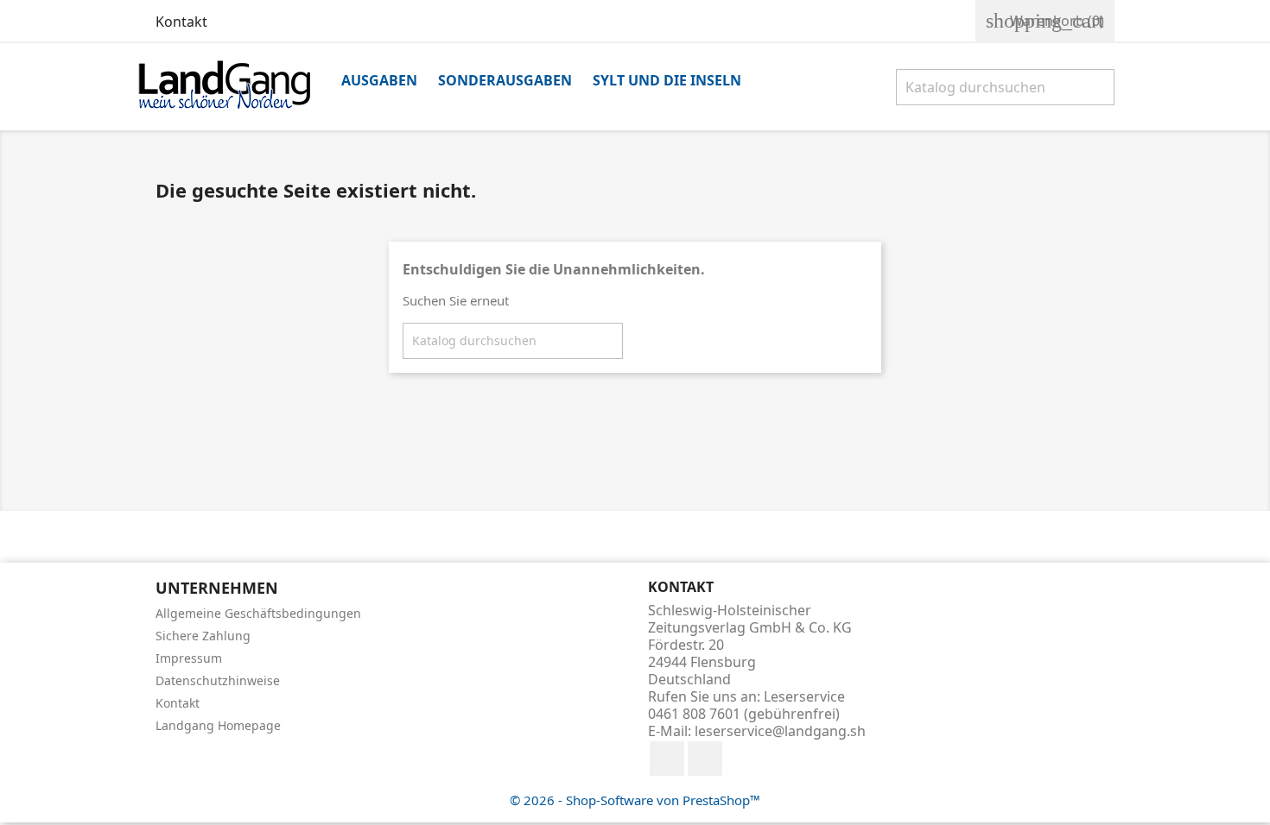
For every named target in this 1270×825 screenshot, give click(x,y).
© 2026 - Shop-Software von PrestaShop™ (635, 800)
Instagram (705, 758)
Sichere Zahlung (203, 635)
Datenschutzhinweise (218, 680)
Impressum (189, 658)
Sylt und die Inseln (667, 80)
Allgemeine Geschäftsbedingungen (258, 613)
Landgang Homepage (218, 725)
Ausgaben (379, 80)
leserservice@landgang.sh (780, 730)
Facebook (667, 758)
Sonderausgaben (505, 80)
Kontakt (181, 21)
